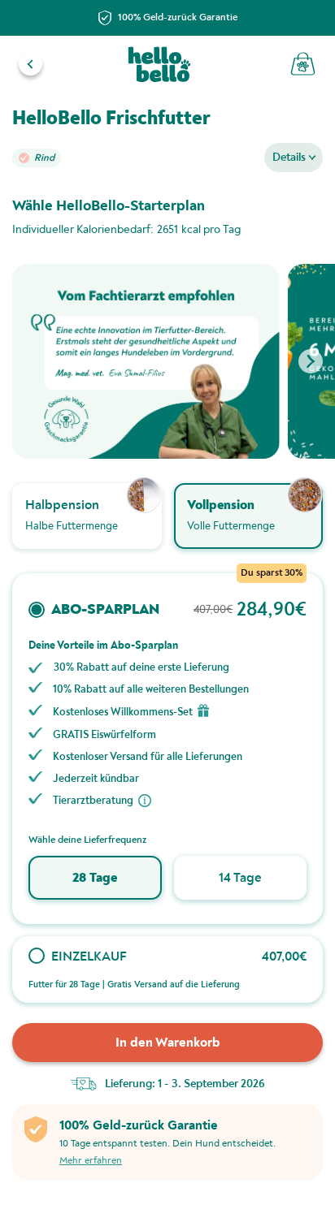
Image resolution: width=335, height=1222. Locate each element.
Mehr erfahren (90, 1161)
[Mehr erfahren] (144, 800)
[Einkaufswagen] (303, 64)
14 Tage (240, 878)
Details (289, 157)
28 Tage (94, 878)
